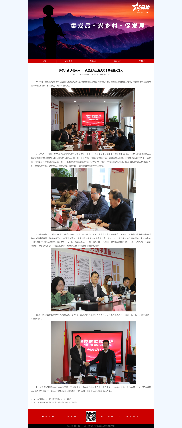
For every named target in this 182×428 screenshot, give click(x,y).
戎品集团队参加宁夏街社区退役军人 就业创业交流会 (54, 399)
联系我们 (142, 61)
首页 (44, 61)
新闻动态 (117, 61)
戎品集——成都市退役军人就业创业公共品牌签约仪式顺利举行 (57, 402)
